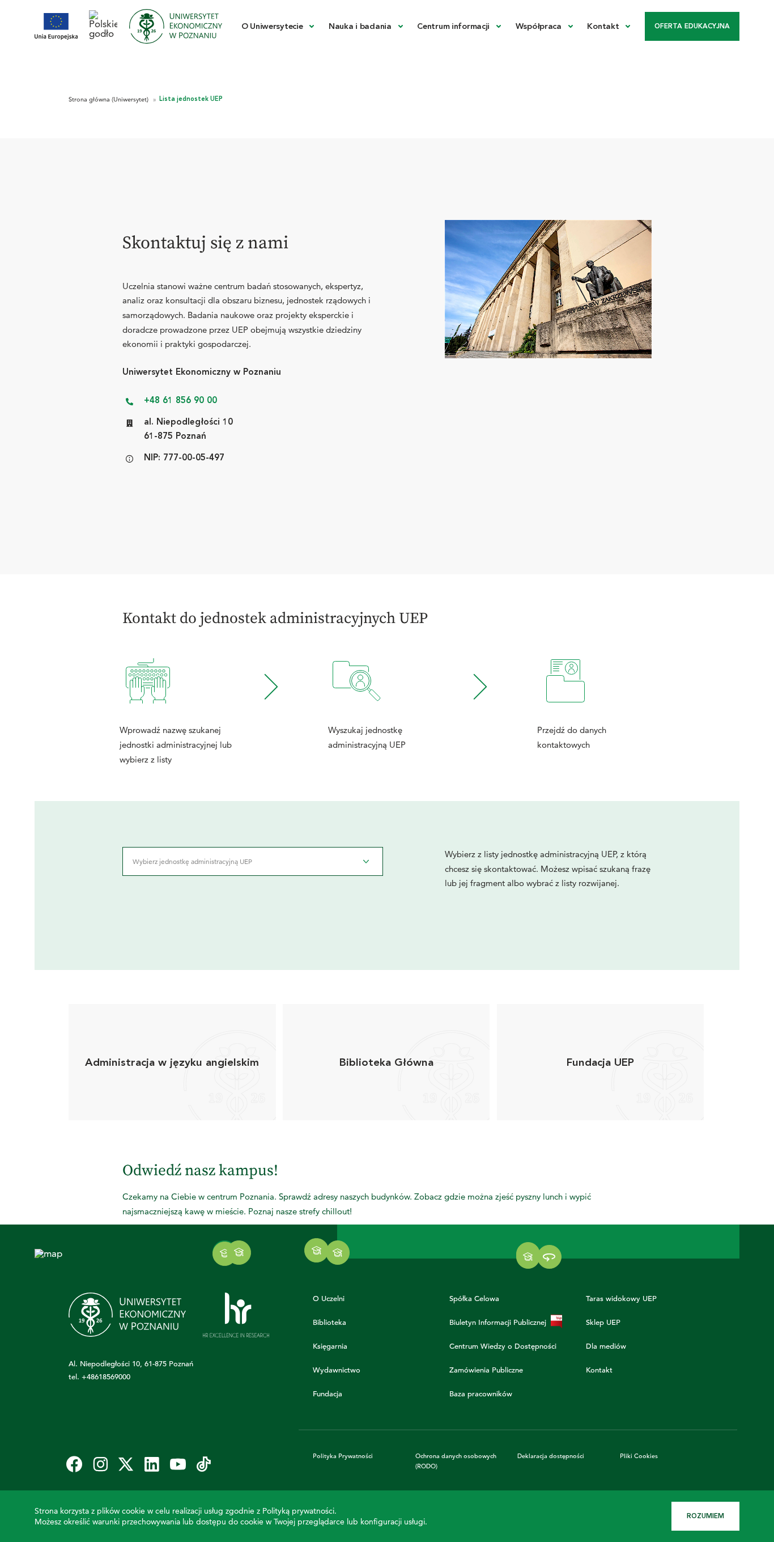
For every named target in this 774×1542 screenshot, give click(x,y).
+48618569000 (106, 1377)
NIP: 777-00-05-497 (184, 457)
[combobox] (252, 861)
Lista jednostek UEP (191, 99)
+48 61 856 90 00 (180, 400)
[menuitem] (277, 26)
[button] (338, 1252)
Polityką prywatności (298, 1511)
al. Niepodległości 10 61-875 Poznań (188, 429)
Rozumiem (705, 1516)
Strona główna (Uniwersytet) (109, 99)
